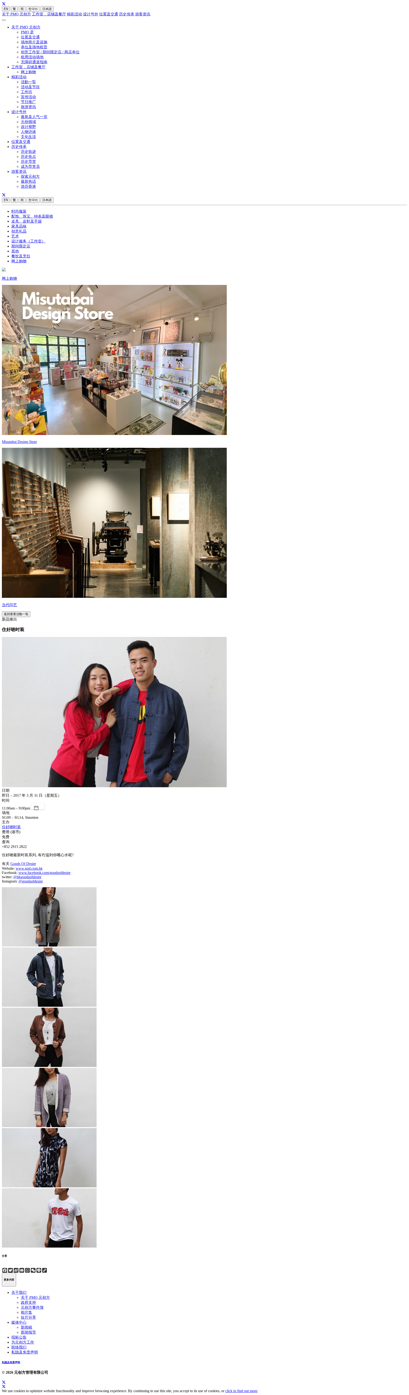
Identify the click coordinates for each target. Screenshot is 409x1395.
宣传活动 (28, 97)
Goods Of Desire (23, 864)
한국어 (33, 9)
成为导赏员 (30, 167)
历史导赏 (28, 162)
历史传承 (126, 14)
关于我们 (19, 1292)
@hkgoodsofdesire (27, 877)
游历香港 (28, 186)
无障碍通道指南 (34, 62)
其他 (15, 251)
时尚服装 (19, 211)
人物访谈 (28, 132)
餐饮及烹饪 (20, 256)
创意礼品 (19, 231)
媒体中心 (19, 1322)
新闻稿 (26, 1327)
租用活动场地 (32, 57)
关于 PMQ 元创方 (16, 14)
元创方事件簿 (32, 1307)
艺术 (15, 236)
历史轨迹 (28, 152)
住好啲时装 (11, 827)
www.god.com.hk (29, 868)
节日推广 (28, 102)
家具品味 (19, 226)
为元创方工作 (22, 1342)
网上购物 (28, 72)
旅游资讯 (28, 107)
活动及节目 (30, 87)
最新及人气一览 (34, 117)
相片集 (26, 1312)
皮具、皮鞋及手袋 (26, 221)
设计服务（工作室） (28, 241)
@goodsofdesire (30, 881)
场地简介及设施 (34, 42)
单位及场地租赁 (34, 47)
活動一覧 (28, 82)
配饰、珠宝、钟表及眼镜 (32, 216)
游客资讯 (142, 14)
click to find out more (241, 1391)
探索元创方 (30, 176)
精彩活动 (74, 14)
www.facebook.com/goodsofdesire (44, 873)
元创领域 (28, 122)
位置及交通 (108, 14)
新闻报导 (28, 1332)
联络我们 (19, 1347)
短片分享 (28, 1317)
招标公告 (19, 1337)
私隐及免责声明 (24, 1352)
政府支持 (28, 1302)
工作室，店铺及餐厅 (49, 14)
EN (6, 9)
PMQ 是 (27, 32)
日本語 (47, 9)
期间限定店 (20, 246)
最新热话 (28, 181)
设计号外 (90, 14)
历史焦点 (28, 157)
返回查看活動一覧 (16, 614)
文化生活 (28, 137)
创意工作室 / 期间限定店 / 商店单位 (50, 52)
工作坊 (26, 92)
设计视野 (28, 127)
